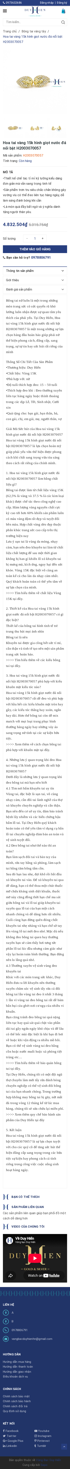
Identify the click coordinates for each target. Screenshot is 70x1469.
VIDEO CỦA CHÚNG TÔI (27, 1226)
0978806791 (41, 257)
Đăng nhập (47, 2)
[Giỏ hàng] (63, 11)
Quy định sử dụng (14, 1411)
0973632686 (13, 2)
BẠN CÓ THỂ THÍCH (25, 1197)
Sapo (44, 1465)
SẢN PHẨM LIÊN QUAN (27, 1207)
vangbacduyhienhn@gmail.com (32, 1339)
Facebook (11, 1431)
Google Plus (15, 1441)
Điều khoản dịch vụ (15, 1376)
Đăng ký (62, 2)
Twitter (11, 1436)
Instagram (44, 1436)
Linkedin (11, 1446)
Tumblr (41, 1446)
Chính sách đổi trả (15, 1406)
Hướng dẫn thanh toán (18, 1366)
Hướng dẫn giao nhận (17, 1371)
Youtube (43, 1431)
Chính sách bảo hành (17, 1401)
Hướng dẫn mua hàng (17, 1362)
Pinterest (43, 1441)
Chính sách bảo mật (16, 1396)
